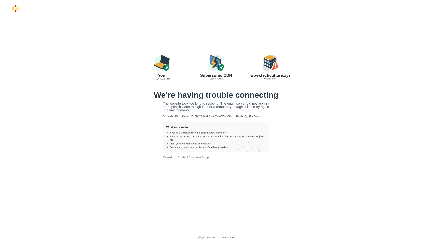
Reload (167, 157)
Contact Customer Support (195, 157)
